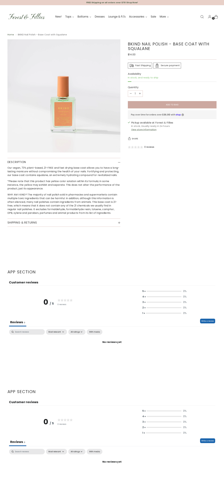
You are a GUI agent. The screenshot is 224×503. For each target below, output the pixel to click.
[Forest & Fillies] (26, 16)
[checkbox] (94, 332)
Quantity (133, 87)
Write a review (207, 321)
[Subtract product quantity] (130, 94)
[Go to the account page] (208, 17)
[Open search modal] (202, 17)
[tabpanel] (112, 352)
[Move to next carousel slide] (214, 253)
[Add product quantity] (140, 94)
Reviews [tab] (17, 322)
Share (135, 138)
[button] (164, 291)
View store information (143, 129)
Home (10, 34)
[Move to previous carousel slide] (207, 253)
